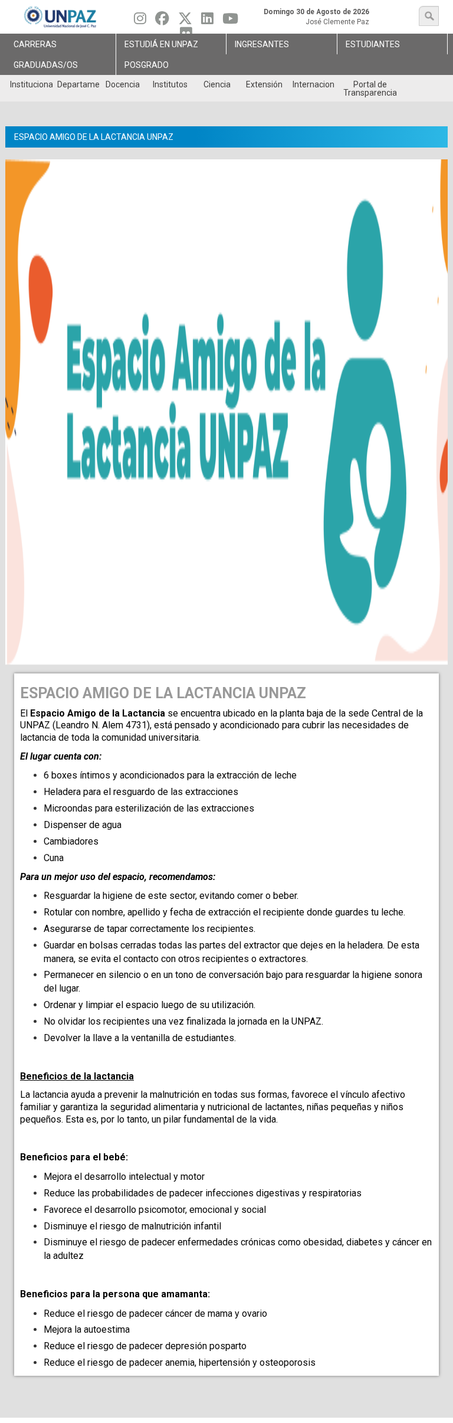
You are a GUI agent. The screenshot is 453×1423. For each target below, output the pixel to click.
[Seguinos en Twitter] (185, 21)
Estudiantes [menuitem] (373, 44)
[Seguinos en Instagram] (140, 21)
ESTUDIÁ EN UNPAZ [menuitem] (161, 44)
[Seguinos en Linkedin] (207, 21)
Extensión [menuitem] (264, 84)
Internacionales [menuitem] (313, 84)
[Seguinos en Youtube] (230, 21)
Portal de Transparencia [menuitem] (370, 88)
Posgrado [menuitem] (146, 65)
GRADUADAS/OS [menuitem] (46, 65)
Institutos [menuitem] (170, 84)
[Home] (60, 17)
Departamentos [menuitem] (78, 84)
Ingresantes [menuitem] (262, 44)
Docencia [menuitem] (123, 84)
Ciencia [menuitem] (217, 84)
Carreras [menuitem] (35, 44)
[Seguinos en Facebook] (162, 21)
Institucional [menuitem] (31, 84)
